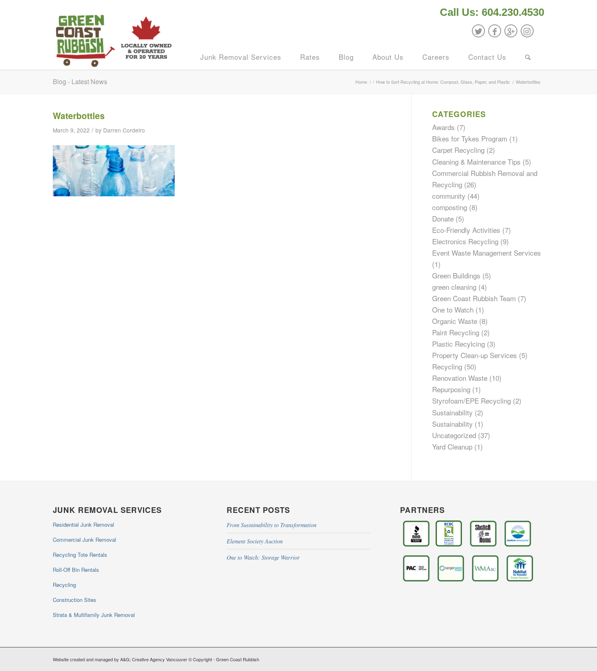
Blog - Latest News (80, 81)
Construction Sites (74, 600)
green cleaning (454, 287)
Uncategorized (454, 435)
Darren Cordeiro (124, 130)
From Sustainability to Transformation (271, 525)
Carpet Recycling (458, 150)
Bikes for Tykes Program (469, 138)
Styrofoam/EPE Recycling (471, 400)
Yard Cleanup (452, 446)
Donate (443, 218)
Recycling (447, 366)
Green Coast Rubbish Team (474, 298)
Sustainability (452, 412)
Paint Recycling (455, 332)
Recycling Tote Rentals (80, 554)
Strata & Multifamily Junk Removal (94, 615)
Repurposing (451, 389)
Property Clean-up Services (474, 355)
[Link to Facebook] (494, 30)
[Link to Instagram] (527, 30)
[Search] (528, 57)
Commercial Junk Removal (84, 539)
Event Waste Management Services (486, 253)
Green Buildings (456, 275)
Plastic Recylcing (458, 344)
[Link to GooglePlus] (510, 30)
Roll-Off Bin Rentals (76, 569)
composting (449, 207)
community (448, 196)
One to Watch (453, 309)
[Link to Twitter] (478, 30)
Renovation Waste (459, 378)
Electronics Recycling (465, 241)
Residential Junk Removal (83, 524)
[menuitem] (490, 13)
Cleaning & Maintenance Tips (476, 161)
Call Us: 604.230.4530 (492, 12)
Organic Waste (454, 321)
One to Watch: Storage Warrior (263, 557)
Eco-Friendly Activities (466, 230)
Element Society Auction (255, 541)
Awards (443, 127)
